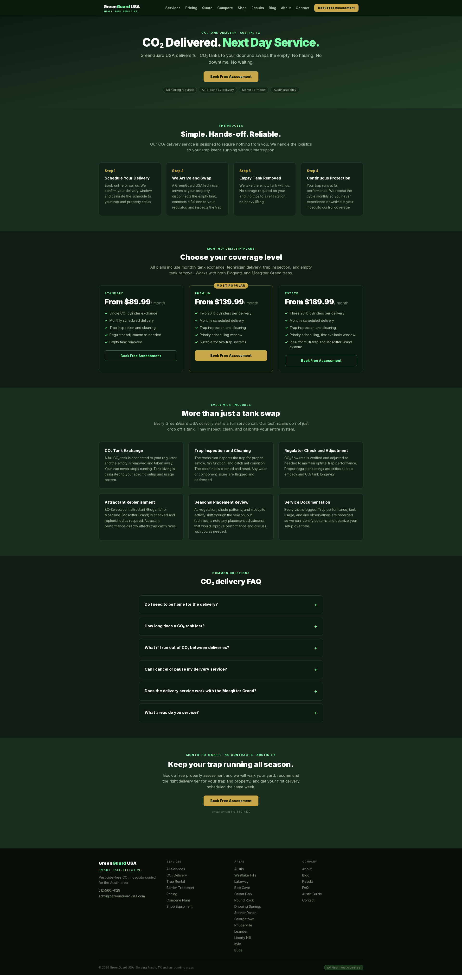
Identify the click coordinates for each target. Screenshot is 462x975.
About (286, 8)
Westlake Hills (245, 875)
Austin (239, 869)
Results (257, 8)
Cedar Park (243, 894)
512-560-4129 (109, 890)
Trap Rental (176, 881)
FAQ (305, 888)
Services (172, 8)
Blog (272, 8)
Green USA (121, 8)
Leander (241, 931)
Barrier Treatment (180, 888)
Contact (302, 8)
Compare (225, 8)
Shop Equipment (179, 906)
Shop (242, 8)
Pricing (191, 8)
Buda (238, 950)
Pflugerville (243, 925)
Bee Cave (242, 888)
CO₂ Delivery (177, 875)
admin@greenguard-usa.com (122, 896)
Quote (207, 8)
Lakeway (241, 881)
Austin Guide (312, 894)
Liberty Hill (242, 938)
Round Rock (244, 900)
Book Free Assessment (336, 8)
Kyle (237, 944)
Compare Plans (179, 900)
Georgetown (244, 919)
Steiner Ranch (245, 913)
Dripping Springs (247, 906)
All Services (176, 869)
